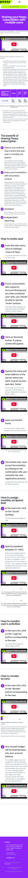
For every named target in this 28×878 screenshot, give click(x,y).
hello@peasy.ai (10, 857)
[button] (19, 2)
